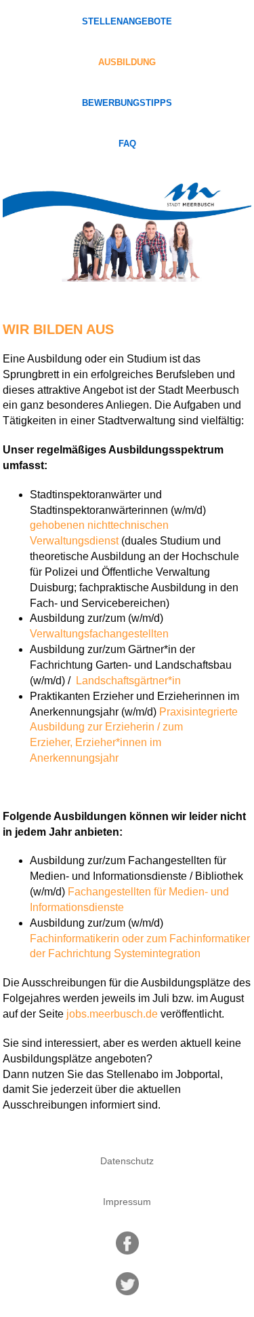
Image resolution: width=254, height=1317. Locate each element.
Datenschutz (127, 1160)
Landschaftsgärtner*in (127, 680)
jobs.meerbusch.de (112, 1014)
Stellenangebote (127, 21)
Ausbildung (127, 62)
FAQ (127, 144)
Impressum (127, 1201)
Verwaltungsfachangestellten (99, 633)
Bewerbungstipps (127, 103)
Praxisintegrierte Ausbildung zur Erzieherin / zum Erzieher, (134, 727)
